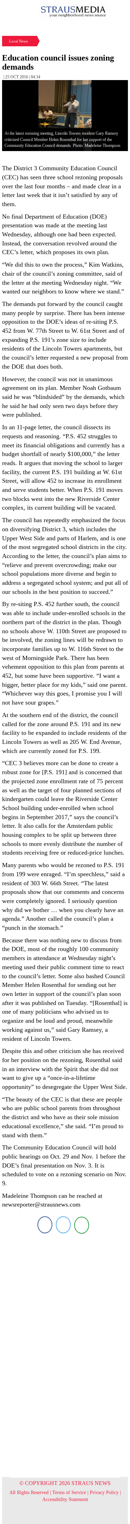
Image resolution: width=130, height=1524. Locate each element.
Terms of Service (69, 1492)
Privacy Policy (104, 1492)
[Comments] (81, 1224)
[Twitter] (63, 1224)
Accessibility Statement (65, 1499)
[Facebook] (44, 1224)
